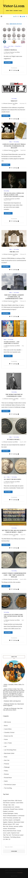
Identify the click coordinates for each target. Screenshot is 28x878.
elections (20, 809)
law (20, 817)
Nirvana (11, 826)
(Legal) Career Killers (8, 800)
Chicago (5, 804)
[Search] (26, 16)
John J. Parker (8, 743)
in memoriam (20, 815)
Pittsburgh (7, 767)
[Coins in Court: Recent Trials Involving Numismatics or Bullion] (14, 130)
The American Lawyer (10, 784)
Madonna (10, 822)
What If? (14, 101)
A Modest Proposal (10, 50)
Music (5, 756)
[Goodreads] (18, 16)
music (17, 824)
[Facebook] (15, 16)
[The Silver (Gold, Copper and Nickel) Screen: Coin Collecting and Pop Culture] (14, 180)
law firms (5, 820)
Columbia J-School (9, 732)
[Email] (24, 16)
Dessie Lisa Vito (8, 736)
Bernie (6, 725)
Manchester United (9, 753)
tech (10, 835)
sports (8, 833)
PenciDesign (20, 872)
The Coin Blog (8, 788)
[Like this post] (9, 70)
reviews (5, 828)
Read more (8, 62)
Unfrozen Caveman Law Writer (12, 52)
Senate (19, 830)
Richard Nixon (8, 777)
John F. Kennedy (7, 817)
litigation (5, 822)
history (16, 813)
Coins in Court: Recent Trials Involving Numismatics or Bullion (14, 146)
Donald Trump (14, 809)
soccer (5, 833)
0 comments (14, 67)
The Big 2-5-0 (14, 251)
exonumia (10, 811)
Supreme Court (15, 833)
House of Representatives (10, 815)
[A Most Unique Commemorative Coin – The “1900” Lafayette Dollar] (14, 560)
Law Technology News (10, 749)
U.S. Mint (5, 839)
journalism (15, 817)
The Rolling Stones (15, 837)
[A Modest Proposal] (14, 35)
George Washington (8, 813)
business (12, 802)
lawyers (10, 820)
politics (21, 826)
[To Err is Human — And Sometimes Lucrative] (14, 328)
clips (9, 804)
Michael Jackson (7, 824)
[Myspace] (20, 16)
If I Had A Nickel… (14, 439)
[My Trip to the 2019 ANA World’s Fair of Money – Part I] (14, 517)
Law (5, 746)
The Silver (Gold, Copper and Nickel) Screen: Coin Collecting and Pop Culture (14, 195)
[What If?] (14, 87)
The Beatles (6, 837)
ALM (4, 802)
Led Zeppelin (16, 820)
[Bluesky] (22, 16)
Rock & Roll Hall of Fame (10, 830)
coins (12, 804)
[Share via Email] (18, 70)
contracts (17, 807)
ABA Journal (7, 722)
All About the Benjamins (12, 479)
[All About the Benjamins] (14, 466)
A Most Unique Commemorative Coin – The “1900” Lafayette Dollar (14, 575)
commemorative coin (8, 807)
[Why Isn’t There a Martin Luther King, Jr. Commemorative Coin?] (14, 281)
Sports (6, 781)
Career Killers (7, 729)
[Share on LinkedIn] (16, 70)
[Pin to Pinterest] (14, 70)
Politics (6, 770)
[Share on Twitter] (13, 70)
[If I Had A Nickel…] (14, 426)
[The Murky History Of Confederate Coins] (14, 381)
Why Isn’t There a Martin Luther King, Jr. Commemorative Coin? (14, 296)
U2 (9, 839)
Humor (6, 739)
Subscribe (14, 851)
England (5, 811)
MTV (14, 824)
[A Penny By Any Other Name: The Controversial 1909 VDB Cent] (14, 601)
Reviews (6, 774)
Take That (5, 835)
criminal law (6, 809)
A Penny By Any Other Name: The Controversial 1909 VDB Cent (13, 616)
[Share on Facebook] (11, 70)
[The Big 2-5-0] (14, 238)
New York (6, 760)
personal (16, 826)
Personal (6, 763)
